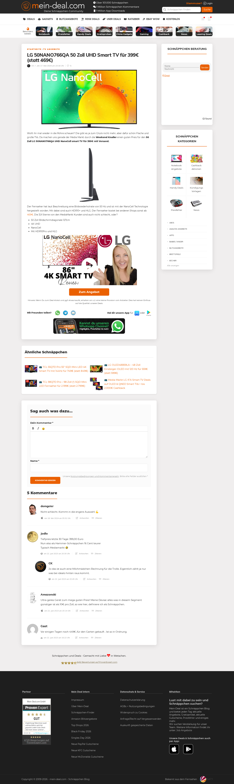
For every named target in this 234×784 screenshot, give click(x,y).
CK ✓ (33, 65)
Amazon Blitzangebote (84, 718)
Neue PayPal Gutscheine (85, 744)
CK (50, 563)
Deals (31, 19)
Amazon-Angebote (178, 229)
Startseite (34, 49)
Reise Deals (92, 19)
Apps (171, 235)
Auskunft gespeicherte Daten (136, 725)
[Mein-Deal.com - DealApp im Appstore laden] (176, 749)
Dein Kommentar (41, 422)
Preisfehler (189, 717)
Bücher (173, 261)
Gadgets (47, 19)
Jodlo (44, 533)
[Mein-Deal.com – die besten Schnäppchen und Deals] (53, 6)
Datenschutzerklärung (132, 699)
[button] (33, 428)
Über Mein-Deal (80, 706)
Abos (171, 223)
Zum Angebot (89, 292)
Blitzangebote (68, 19)
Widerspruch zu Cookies (133, 712)
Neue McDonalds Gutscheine (87, 756)
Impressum (77, 699)
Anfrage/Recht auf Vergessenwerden (140, 718)
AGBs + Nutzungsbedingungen (137, 706)
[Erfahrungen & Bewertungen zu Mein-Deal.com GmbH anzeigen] (36, 721)
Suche (207, 9)
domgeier (47, 506)
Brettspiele (175, 254)
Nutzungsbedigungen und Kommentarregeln (95, 476)
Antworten (84, 518)
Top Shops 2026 (80, 725)
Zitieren (98, 518)
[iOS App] (136, 313)
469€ (30, 214)
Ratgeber (134, 19)
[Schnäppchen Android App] (148, 313)
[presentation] (33, 428)
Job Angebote (184, 730)
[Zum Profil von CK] (40, 566)
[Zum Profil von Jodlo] (32, 536)
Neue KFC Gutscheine (83, 750)
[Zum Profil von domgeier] (32, 509)
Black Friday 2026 (81, 731)
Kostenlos (173, 19)
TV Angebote (51, 49)
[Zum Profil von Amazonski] (32, 597)
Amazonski (48, 594)
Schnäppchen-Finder (82, 712)
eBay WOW (153, 19)
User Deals (114, 19)
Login (209, 3)
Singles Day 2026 (81, 737)
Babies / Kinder (176, 242)
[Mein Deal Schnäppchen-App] (190, 749)
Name (34, 460)
